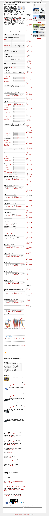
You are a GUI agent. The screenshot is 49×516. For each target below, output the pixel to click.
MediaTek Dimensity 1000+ (6, 107)
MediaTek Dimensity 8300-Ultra (7, 133)
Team (17, 514)
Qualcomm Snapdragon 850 (29, 137)
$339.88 (9, 351)
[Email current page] (23, 503)
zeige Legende (23, 328)
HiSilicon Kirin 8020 (28, 305)
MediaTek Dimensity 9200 (6, 169)
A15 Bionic (5, 20)
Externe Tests (23, 2)
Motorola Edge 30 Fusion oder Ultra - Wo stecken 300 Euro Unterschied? (15, 486)
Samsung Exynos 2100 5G (6, 81)
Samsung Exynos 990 (6, 109)
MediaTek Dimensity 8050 (6, 110)
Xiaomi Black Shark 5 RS (11, 436)
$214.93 (9, 353)
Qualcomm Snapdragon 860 (29, 70)
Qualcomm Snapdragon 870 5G (7, 79)
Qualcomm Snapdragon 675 (29, 132)
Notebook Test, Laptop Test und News (10, 505)
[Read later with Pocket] (17, 503)
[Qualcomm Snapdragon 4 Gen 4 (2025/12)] (13, 370)
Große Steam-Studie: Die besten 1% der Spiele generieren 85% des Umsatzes (42, 19)
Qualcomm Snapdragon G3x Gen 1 (7, 142)
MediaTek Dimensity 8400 (6, 141)
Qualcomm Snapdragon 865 (6, 80)
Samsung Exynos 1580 (28, 296)
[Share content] (5, 502)
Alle (20, 85)
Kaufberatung (28, 2)
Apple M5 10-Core (5, 171)
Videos (13, 2)
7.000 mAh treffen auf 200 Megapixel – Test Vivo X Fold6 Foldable (35, 35)
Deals (32, 2)
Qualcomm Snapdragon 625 (29, 148)
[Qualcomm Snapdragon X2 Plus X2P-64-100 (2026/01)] (13, 366)
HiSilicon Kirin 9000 (28, 289)
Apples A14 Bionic (15, 19)
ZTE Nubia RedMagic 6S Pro (12, 462)
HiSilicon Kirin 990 (5, 115)
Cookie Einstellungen (28, 514)
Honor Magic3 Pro (10, 470)
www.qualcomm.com (13, 67)
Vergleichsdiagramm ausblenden (18, 104)
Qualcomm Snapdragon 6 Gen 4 (7, 108)
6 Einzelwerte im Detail (9, 129)
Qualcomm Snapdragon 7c (29, 154)
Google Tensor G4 (6, 166)
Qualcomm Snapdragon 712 (29, 120)
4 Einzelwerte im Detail (9, 238)
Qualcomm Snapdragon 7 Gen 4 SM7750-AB (8, 164)
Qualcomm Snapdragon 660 (29, 123)
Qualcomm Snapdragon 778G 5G (7, 76)
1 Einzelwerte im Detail (9, 100)
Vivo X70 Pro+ (10, 457)
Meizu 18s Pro (10, 452)
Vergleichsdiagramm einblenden (18, 95)
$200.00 (9, 355)
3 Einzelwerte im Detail (9, 256)
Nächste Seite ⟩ (39, 22)
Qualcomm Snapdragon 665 (29, 127)
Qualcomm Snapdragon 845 (29, 79)
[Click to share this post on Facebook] (7, 503)
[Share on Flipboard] (19, 503)
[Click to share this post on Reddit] (15, 503)
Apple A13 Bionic (5, 157)
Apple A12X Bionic (5, 136)
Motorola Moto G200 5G (11, 441)
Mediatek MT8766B (6, 75)
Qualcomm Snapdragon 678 (29, 116)
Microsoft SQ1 (27, 125)
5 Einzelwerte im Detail (9, 95)
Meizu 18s (9, 454)
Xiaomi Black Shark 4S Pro (12, 444)
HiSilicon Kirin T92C (28, 307)
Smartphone (12, 86)
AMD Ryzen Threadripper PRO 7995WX (8, 172)
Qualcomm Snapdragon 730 (29, 104)
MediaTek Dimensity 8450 (6, 145)
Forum (41, 2)
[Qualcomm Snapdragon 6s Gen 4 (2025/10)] (13, 367)
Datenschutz (20, 514)
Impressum (15, 514)
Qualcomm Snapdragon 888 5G (7, 135)
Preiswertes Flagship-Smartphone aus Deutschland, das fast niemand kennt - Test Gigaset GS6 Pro (42, 28)
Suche (35, 2)
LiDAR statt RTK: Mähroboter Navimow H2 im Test (35, 29)
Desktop (16, 86)
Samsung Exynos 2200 (6, 140)
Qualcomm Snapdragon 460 (29, 135)
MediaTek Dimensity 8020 (6, 120)
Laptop (23, 85)
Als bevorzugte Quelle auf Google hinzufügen (15, 500)
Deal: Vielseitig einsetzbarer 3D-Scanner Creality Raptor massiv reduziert (42, 12)
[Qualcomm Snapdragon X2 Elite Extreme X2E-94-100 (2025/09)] (13, 368)
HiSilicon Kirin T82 (5, 161)
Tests (7, 2)
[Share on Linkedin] (21, 503)
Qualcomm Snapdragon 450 (29, 160)
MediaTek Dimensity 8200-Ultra (7, 170)
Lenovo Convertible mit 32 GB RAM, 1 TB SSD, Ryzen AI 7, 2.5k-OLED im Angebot (36, 12)
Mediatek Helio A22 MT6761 (6, 105)
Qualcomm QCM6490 (6, 106)
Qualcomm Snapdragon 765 (29, 83)
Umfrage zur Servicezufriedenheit (40, 5)
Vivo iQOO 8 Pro (10, 465)
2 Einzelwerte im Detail (9, 188)
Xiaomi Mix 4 (10, 473)
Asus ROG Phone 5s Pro (11, 468)
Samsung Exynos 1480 (6, 118)
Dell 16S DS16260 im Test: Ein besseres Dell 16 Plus (42, 35)
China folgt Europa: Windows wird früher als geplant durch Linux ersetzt (36, 19)
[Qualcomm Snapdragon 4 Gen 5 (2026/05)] (13, 369)
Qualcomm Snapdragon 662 (29, 130)
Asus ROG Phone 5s (11, 446)
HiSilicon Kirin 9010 (6, 132)
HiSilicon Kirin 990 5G (6, 78)
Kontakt (24, 514)
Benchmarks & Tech (17, 2)
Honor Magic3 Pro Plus (11, 449)
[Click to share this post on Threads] (9, 503)
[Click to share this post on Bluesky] (11, 503)
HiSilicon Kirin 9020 (6, 144)
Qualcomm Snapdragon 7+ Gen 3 (7, 137)
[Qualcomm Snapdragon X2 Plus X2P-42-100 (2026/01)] (13, 365)
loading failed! (5, 507)
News (10, 2)
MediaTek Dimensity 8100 (6, 167)
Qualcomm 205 (27, 257)
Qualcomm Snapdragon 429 (29, 186)
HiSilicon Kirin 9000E (28, 287)
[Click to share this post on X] (13, 503)
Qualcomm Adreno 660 (13, 60)
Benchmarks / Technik (22, 505)
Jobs (38, 2)
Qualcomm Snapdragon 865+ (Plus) (7, 116)
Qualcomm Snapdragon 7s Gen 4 (7, 111)
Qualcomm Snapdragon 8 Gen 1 (7, 159)
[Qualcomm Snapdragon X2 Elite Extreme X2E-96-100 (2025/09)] (13, 363)
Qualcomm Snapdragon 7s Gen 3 (7, 112)
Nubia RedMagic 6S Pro (11, 460)
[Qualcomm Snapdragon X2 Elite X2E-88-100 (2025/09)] (13, 364)
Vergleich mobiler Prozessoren (28, 505)
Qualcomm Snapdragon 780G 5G (7, 77)
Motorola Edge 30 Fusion (11, 433)
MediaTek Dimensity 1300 (6, 119)
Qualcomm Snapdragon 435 (29, 174)
